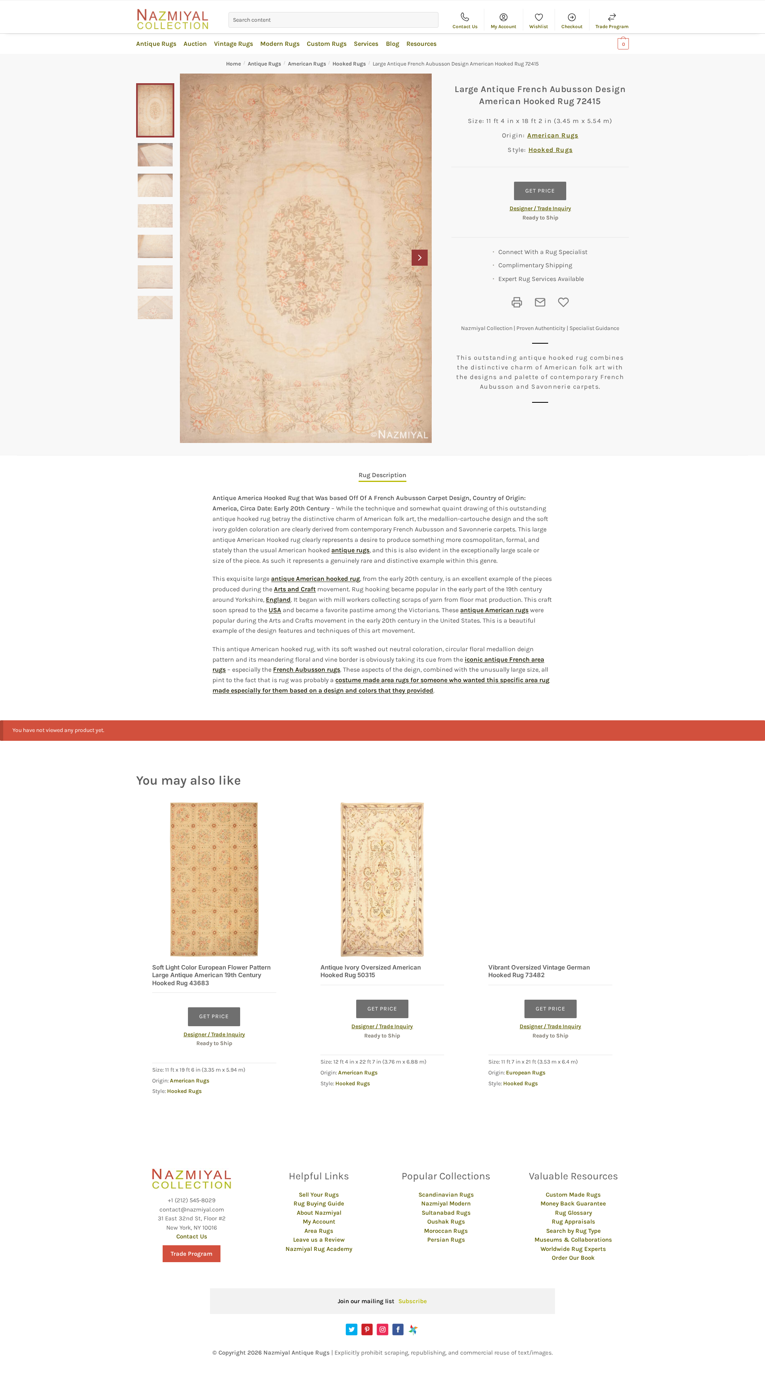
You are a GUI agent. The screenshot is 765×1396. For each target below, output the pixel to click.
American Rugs (307, 64)
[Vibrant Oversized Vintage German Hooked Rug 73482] (550, 880)
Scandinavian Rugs (446, 1194)
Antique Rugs (264, 64)
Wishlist (538, 26)
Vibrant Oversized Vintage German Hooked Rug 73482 (539, 971)
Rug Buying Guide (319, 1203)
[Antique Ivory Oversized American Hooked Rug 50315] (382, 880)
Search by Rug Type (573, 1230)
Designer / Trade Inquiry (540, 208)
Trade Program (612, 26)
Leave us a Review (319, 1239)
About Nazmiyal (319, 1212)
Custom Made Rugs (573, 1194)
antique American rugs (494, 610)
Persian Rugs (446, 1239)
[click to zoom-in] (306, 258)
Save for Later (563, 302)
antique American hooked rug (315, 578)
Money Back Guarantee (573, 1203)
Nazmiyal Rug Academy (319, 1249)
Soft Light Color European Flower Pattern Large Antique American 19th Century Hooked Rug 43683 (211, 975)
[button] (420, 258)
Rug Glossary (573, 1212)
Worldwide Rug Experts (573, 1249)
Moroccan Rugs (446, 1230)
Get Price (540, 190)
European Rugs (525, 1072)
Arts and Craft (295, 589)
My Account (503, 26)
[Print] (516, 302)
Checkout (572, 26)
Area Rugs (318, 1230)
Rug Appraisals (573, 1221)
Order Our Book (573, 1257)
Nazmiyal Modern (446, 1203)
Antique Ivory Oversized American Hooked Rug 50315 (370, 971)
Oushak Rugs (446, 1221)
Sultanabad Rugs (446, 1212)
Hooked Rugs (349, 64)
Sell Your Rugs (319, 1194)
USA (275, 610)
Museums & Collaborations (573, 1239)
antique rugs (350, 550)
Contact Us (465, 26)
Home (233, 64)
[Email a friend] (540, 302)
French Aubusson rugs (306, 669)
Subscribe (412, 1301)
